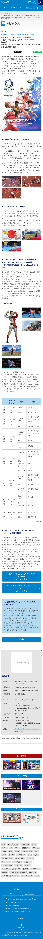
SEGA (9, 844)
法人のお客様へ (11, 893)
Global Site (22, 918)
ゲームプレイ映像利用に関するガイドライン (19, 912)
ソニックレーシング (7, 869)
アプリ (34, 844)
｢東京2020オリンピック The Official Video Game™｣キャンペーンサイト (21, 576)
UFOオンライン (19, 858)
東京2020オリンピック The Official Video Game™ (17, 34)
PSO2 (18, 869)
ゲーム (5, 7)
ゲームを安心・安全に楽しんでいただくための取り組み (22, 899)
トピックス (11, 13)
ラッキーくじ (6, 862)
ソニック (27, 865)
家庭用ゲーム (26, 848)
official (21, 639)
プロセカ (29, 858)
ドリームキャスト (7, 865)
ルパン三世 (5, 876)
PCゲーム (36, 848)
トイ (29, 855)
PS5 (10, 851)
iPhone (17, 848)
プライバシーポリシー (13, 905)
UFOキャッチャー (7, 858)
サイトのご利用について (14, 902)
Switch (17, 851)
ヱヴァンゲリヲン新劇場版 (17, 872)
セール (37, 876)
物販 (36, 851)
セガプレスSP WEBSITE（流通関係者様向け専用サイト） (32, 893)
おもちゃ (36, 855)
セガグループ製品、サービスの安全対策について (20, 908)
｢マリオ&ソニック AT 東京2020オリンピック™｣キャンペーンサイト (21, 588)
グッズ (4, 855)
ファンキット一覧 (27, 876)
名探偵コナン (32, 872)
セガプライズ (21, 855)
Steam (4, 851)
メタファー (18, 865)
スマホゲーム (25, 844)
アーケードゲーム (27, 851)
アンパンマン (15, 876)
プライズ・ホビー (17, 7)
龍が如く (25, 869)
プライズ (11, 855)
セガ (3, 844)
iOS (11, 848)
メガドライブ (16, 862)
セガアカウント (35, 869)
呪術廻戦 (4, 872)
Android (4, 848)
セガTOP (3, 13)
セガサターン (27, 862)
